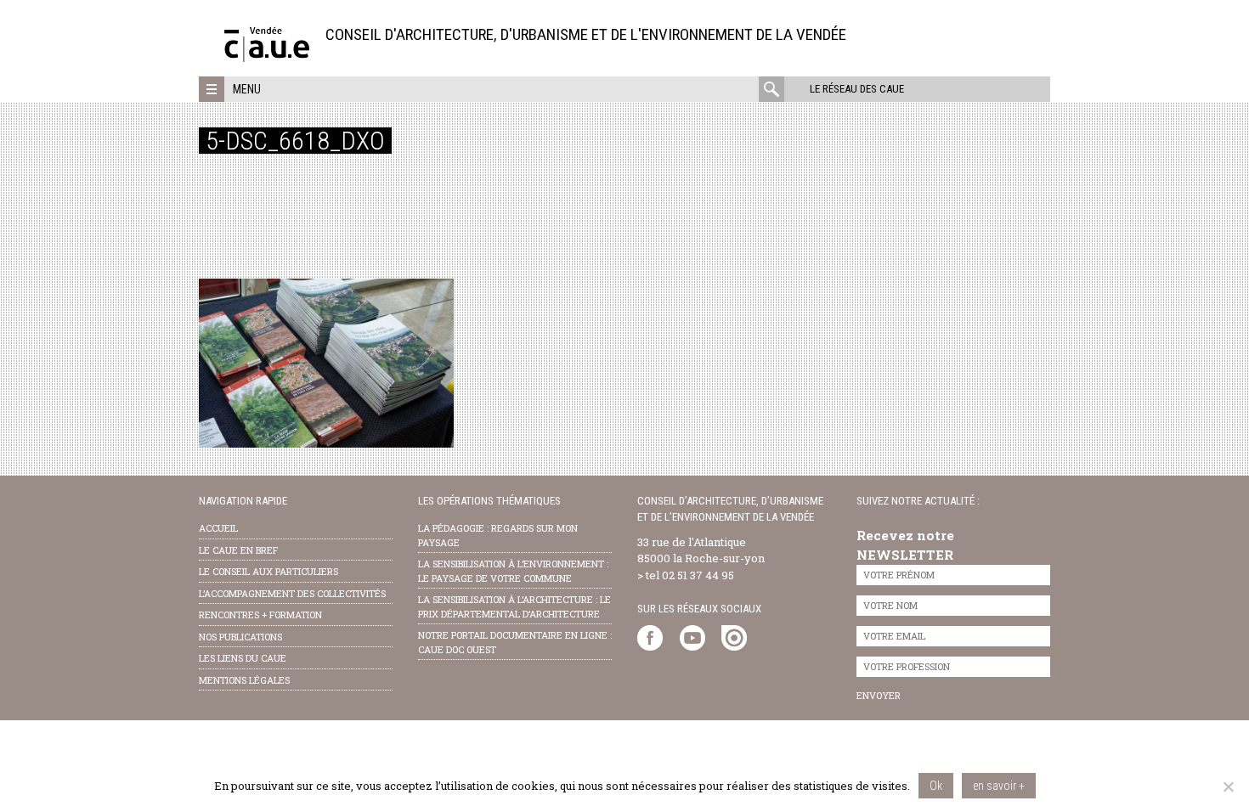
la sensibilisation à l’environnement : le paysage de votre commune (513, 570)
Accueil (218, 528)
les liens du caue (242, 657)
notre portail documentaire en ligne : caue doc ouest (515, 642)
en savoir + (999, 785)
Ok (936, 785)
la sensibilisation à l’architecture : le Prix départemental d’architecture (514, 606)
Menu (247, 89)
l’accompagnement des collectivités (292, 593)
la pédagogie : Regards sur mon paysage (498, 535)
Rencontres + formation (260, 614)
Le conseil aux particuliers (268, 571)
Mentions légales (244, 680)
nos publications (240, 636)
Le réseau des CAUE (857, 88)
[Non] (1227, 786)
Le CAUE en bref (238, 550)
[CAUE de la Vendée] (266, 57)
